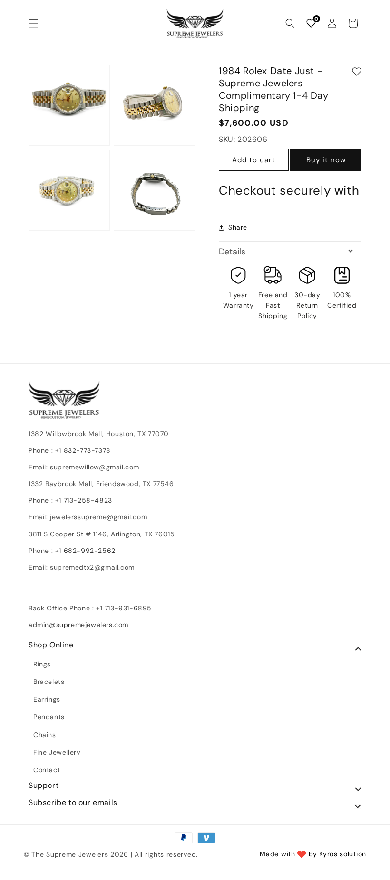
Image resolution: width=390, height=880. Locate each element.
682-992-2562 (90, 550)
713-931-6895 (128, 608)
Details (232, 251)
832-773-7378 (86, 450)
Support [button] (43, 785)
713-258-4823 (88, 500)
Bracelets (48, 681)
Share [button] (237, 227)
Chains (44, 734)
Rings (42, 664)
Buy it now (326, 160)
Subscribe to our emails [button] (73, 802)
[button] (33, 23)
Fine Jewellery (56, 752)
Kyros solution (342, 854)
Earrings (46, 699)
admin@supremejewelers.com (78, 624)
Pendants (49, 716)
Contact (46, 770)
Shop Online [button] (51, 645)
